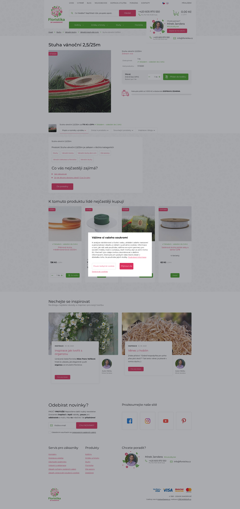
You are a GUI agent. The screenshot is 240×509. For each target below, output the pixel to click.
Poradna (134, 3)
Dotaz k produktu (98, 130)
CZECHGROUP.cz (184, 499)
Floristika (89, 465)
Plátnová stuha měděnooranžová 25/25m (65, 248)
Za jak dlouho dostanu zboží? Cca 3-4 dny (72, 177)
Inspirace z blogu (145, 130)
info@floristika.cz (185, 38)
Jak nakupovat (60, 174)
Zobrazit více (127, 53)
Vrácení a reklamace (57, 465)
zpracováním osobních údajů (84, 432)
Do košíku (74, 275)
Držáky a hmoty (92, 458)
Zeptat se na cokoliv (177, 31)
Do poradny (62, 186)
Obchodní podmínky (57, 462)
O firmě (80, 3)
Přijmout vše (126, 266)
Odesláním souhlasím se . (74, 432)
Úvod (71, 3)
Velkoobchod (101, 3)
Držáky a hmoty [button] (98, 25)
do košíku (178, 77)
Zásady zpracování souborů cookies (63, 473)
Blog (89, 3)
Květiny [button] (78, 25)
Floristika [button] (139, 25)
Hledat (127, 13)
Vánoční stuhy (70, 32)
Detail (175, 275)
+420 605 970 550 (149, 13)
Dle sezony (90, 469)
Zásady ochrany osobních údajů (62, 469)
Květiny (88, 454)
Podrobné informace (137, 257)
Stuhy (58, 32)
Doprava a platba (118, 3)
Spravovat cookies (100, 271)
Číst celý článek (62, 377)
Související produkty (122, 130)
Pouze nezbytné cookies (103, 266)
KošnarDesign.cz (164, 499)
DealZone (89, 473)
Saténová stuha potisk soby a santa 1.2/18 (175, 248)
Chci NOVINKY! (86, 425)
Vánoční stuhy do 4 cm (89, 32)
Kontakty (145, 3)
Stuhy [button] (119, 25)
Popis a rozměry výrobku (73, 130)
